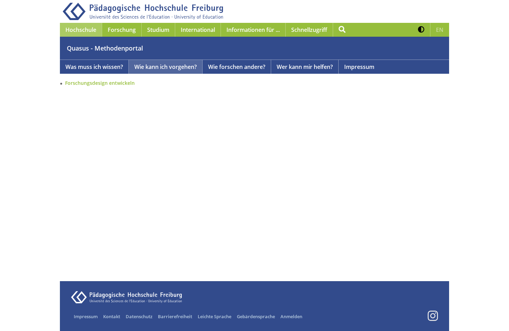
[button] (421, 30)
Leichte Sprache (214, 316)
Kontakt (111, 316)
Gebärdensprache (256, 316)
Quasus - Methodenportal (105, 48)
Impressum (359, 67)
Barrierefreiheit (175, 316)
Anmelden (291, 316)
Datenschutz (139, 316)
